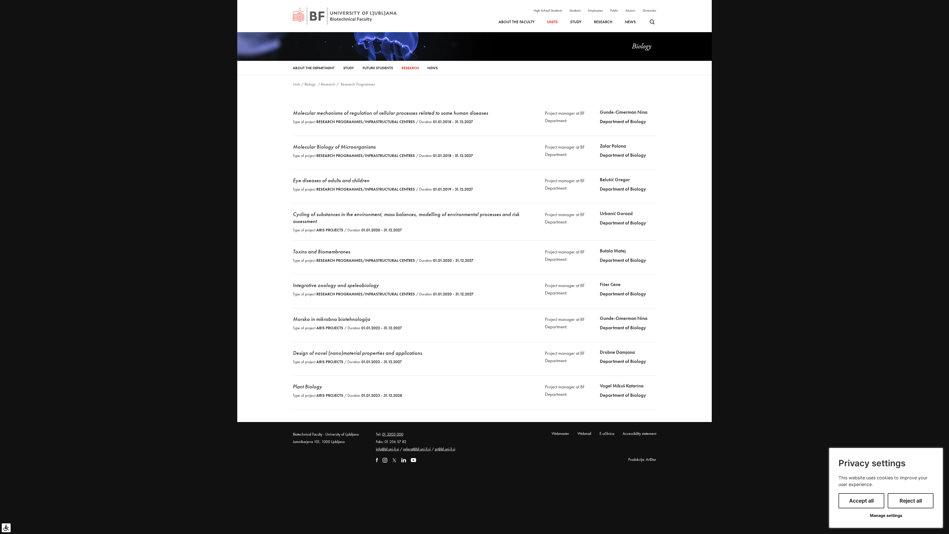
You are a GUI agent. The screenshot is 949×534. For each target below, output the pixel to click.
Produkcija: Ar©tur (642, 459)
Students (575, 10)
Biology (310, 84)
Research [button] (603, 22)
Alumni (630, 10)
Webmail (584, 433)
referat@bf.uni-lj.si (417, 449)
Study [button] (576, 22)
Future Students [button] (378, 68)
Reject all (911, 501)
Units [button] (552, 22)
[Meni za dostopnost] (6, 528)
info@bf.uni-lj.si (387, 449)
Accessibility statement (639, 433)
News (630, 22)
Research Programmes (358, 84)
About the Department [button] (314, 68)
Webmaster (560, 433)
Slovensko (649, 10)
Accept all (861, 501)
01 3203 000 (392, 434)
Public (614, 10)
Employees (595, 10)
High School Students (548, 10)
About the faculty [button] (516, 22)
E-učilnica (607, 433)
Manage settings (886, 515)
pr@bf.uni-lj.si (445, 449)
